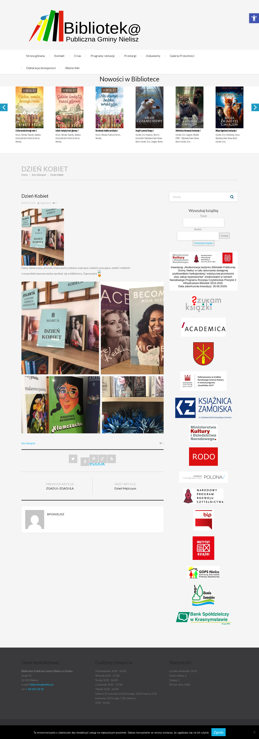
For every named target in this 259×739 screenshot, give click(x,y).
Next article (125, 486)
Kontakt (59, 55)
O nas (77, 55)
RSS (111, 459)
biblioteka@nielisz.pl (41, 684)
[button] (254, 18)
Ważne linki (72, 68)
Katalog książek (203, 243)
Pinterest (93, 459)
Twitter (73, 459)
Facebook (85, 463)
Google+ (102, 459)
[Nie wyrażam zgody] (254, 732)
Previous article (60, 486)
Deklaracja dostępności (41, 68)
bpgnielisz (45, 203)
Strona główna (35, 55)
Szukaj (232, 196)
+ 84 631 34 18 (35, 689)
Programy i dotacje (103, 55)
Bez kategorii (39, 175)
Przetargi (130, 55)
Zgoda (218, 732)
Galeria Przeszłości (182, 55)
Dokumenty (153, 55)
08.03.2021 (30, 203)
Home (24, 175)
